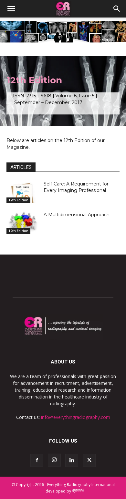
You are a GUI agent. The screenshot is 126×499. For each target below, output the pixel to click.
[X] (89, 460)
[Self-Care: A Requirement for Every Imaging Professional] (22, 192)
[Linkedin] (71, 460)
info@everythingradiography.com (75, 417)
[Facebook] (36, 460)
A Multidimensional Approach (77, 215)
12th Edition (18, 200)
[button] (11, 9)
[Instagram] (54, 460)
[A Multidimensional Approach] (22, 222)
